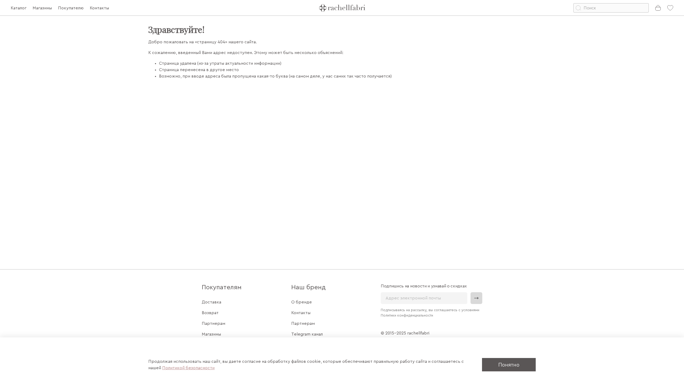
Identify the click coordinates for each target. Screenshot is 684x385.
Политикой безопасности (188, 368)
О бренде (301, 302)
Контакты (300, 313)
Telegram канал (307, 334)
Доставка (211, 302)
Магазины (211, 334)
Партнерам (213, 323)
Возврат (210, 313)
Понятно (508, 364)
